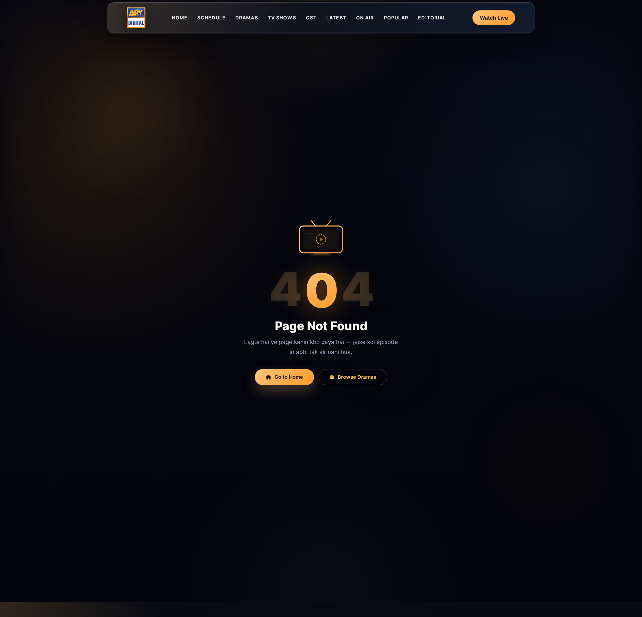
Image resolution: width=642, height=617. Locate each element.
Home (180, 17)
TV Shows (282, 17)
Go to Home (289, 377)
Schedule (211, 17)
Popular (396, 17)
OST (311, 17)
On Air (365, 17)
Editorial (432, 17)
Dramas (246, 17)
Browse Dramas (357, 377)
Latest (336, 17)
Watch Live (494, 17)
